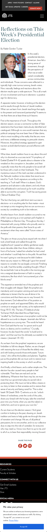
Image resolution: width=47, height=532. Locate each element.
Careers (24, 7)
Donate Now (35, 8)
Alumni (36, 3)
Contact (28, 3)
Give (2, 492)
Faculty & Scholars (8, 473)
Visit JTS (4, 488)
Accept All (23, 527)
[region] (23, 517)
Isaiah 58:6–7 (15, 392)
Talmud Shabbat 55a (10, 195)
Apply (10, 3)
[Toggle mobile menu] (42, 17)
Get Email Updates (12, 7)
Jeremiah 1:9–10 (15, 338)
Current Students (7, 469)
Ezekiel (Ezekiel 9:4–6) (10, 160)
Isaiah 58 (4, 392)
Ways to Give (18, 3)
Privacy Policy (13, 520)
